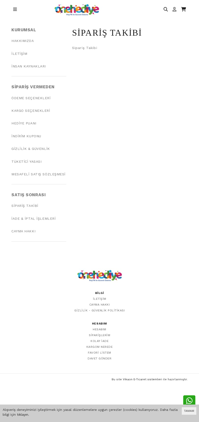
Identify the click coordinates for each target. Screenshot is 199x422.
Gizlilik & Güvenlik (30, 149)
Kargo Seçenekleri (30, 111)
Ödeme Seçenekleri (31, 98)
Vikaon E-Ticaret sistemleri (142, 379)
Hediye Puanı (23, 123)
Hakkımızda (22, 41)
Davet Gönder (99, 358)
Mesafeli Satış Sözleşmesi (38, 174)
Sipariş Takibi (24, 206)
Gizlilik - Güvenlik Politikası (99, 310)
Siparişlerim (99, 335)
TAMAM (189, 411)
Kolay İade (99, 341)
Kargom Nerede (99, 347)
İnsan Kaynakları (28, 66)
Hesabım (99, 329)
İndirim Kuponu (26, 136)
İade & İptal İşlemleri (33, 218)
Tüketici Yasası (26, 161)
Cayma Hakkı (23, 231)
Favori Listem (99, 352)
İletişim (19, 54)
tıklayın (22, 414)
